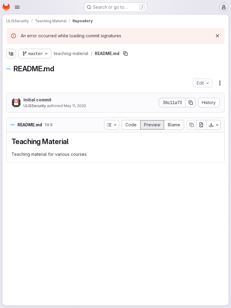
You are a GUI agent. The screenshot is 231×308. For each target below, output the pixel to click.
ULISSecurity (34, 105)
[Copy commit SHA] (191, 102)
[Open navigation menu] (17, 7)
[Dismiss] (217, 35)
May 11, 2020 (75, 105)
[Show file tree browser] (11, 53)
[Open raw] (201, 125)
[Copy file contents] (191, 125)
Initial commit (37, 99)
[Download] (213, 125)
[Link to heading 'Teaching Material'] (72, 141)
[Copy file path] (125, 53)
